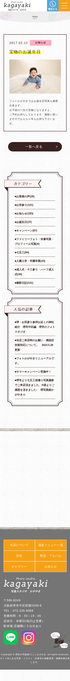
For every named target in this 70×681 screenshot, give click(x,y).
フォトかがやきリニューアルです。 (34, 361)
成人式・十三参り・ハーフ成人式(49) (34, 272)
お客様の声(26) (25, 196)
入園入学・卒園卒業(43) (30, 260)
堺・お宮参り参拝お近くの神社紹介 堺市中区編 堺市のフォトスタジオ (35, 327)
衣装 (19, 555)
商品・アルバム (51, 555)
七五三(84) (22, 252)
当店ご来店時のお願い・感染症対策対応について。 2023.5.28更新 (34, 345)
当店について (19, 544)
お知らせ (51, 566)
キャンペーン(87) (26, 230)
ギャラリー (19, 566)
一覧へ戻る (34, 146)
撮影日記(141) (24, 282)
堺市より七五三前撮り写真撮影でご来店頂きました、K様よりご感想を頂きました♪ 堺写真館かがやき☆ (34, 387)
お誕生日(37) (24, 221)
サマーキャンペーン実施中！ (33, 371)
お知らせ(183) (24, 213)
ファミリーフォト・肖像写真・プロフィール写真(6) (34, 241)
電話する (52, 9)
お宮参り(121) (24, 204)
